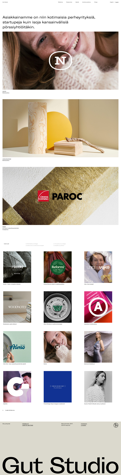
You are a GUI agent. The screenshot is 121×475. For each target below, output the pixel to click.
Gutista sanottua (86, 2)
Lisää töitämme (10, 410)
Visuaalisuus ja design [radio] (60, 243)
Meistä (77, 2)
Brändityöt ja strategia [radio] (32, 243)
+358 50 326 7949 (27, 425)
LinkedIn (83, 425)
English (112, 2)
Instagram (84, 423)
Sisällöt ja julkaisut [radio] (59, 245)
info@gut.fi (25, 423)
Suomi (116, 2)
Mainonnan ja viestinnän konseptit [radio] (35, 245)
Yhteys (95, 2)
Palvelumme (69, 2)
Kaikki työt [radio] (6, 243)
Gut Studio (5, 2)
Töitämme (60, 2)
